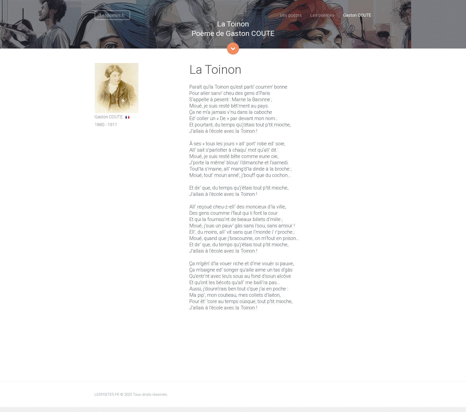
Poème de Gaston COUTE (233, 33)
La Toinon (233, 24)
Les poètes (291, 15)
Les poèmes (322, 15)
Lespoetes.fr (112, 15)
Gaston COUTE (357, 15)
